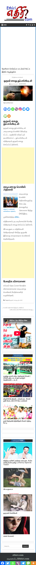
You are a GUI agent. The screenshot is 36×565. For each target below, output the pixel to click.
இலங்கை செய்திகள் (18, 77)
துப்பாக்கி (19, 300)
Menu (5, 25)
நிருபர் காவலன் (14, 84)
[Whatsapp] (12, 107)
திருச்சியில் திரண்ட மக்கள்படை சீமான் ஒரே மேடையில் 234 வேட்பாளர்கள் (16, 400)
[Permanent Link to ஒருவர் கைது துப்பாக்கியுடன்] (18, 93)
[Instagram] (20, 107)
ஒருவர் (11, 300)
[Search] (34, 25)
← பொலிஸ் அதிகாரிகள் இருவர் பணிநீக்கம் (13, 307)
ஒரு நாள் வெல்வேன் (10, 513)
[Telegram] (24, 107)
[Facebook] (28, 25)
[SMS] (5, 114)
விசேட (17, 217)
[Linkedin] (30, 25)
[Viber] (16, 107)
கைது (15, 300)
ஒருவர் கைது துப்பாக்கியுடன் (18, 80)
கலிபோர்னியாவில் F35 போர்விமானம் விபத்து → (22, 309)
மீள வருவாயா (8, 489)
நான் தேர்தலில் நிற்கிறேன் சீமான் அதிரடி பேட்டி (17, 422)
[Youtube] (32, 25)
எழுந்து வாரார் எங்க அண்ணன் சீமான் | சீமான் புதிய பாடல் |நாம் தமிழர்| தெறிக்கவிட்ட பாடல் (16, 378)
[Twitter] (26, 25)
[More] (9, 114)
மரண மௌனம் (8, 536)
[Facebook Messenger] (27, 107)
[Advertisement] (18, 46)
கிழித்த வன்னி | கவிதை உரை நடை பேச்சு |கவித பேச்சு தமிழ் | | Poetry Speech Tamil (17, 463)
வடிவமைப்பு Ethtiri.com (18, 559)
